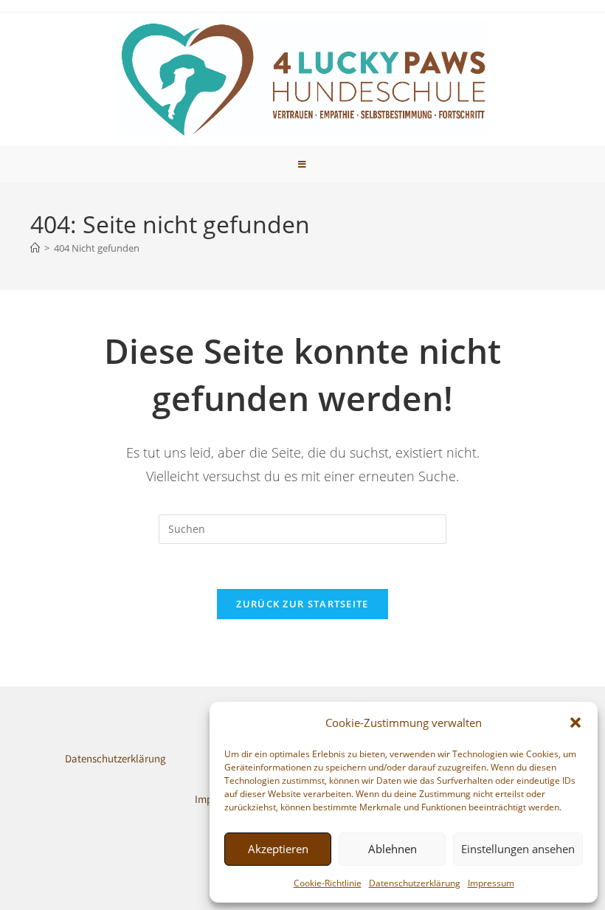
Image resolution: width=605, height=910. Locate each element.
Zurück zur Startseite (302, 603)
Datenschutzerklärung (414, 883)
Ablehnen (392, 848)
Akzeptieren (278, 848)
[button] (575, 722)
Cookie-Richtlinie (328, 883)
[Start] (35, 248)
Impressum (491, 883)
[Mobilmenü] (302, 164)
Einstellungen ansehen (518, 848)
